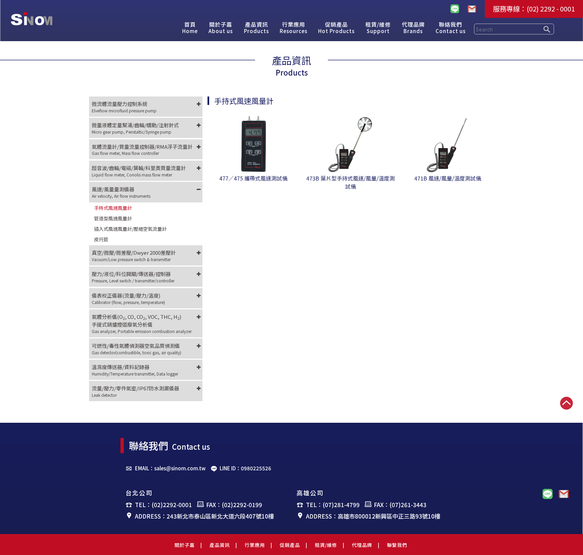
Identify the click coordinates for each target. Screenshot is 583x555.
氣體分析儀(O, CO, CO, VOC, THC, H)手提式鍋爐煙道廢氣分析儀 (142, 323)
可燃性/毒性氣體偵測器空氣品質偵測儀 (136, 348)
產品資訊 (220, 545)
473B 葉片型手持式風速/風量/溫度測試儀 (350, 182)
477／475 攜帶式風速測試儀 (253, 178)
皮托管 (101, 239)
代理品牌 (362, 545)
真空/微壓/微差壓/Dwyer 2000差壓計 (134, 255)
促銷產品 (290, 545)
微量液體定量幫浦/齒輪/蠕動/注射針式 (135, 128)
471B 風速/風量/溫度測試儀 (447, 178)
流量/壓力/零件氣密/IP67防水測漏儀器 (135, 391)
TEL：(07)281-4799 (333, 504)
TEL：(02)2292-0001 (163, 504)
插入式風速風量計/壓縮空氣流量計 (130, 228)
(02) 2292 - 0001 (551, 8)
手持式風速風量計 (113, 207)
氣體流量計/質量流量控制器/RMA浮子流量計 (142, 149)
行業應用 (255, 545)
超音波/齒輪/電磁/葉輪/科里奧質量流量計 (139, 170)
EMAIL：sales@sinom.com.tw (170, 468)
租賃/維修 (326, 545)
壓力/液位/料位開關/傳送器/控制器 (133, 276)
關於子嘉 (184, 545)
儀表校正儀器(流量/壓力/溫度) (128, 298)
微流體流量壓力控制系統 (124, 106)
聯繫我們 (397, 545)
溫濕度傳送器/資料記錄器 (135, 370)
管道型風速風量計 (113, 218)
